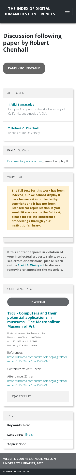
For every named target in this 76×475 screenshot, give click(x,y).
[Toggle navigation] (67, 11)
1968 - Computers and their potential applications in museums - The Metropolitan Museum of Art (33, 320)
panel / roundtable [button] (24, 68)
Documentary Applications (25, 161)
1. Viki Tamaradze (21, 104)
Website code (14, 459)
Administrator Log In (16, 471)
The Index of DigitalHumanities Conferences (29, 11)
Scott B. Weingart (31, 265)
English (29, 434)
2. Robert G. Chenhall (23, 128)
